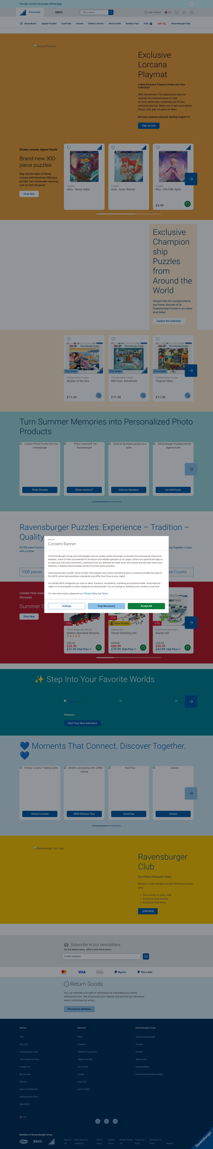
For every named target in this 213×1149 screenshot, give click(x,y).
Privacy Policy (90, 593)
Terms (105, 593)
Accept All (146, 606)
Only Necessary (106, 606)
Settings (66, 606)
